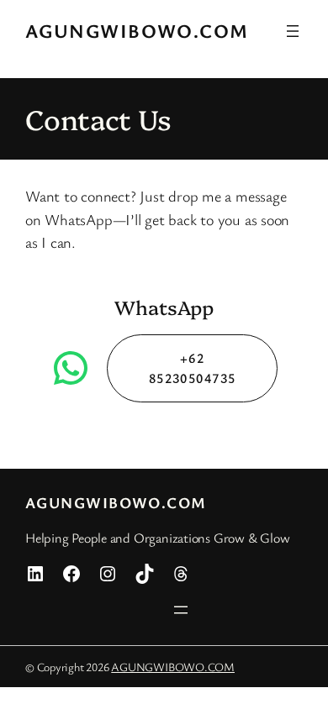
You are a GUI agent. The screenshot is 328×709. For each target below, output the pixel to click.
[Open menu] (293, 31)
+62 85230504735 (192, 368)
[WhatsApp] (70, 368)
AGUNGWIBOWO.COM (137, 31)
